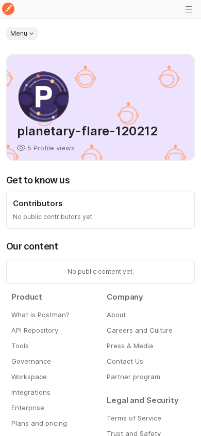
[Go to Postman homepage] (8, 10)
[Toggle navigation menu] (188, 9)
